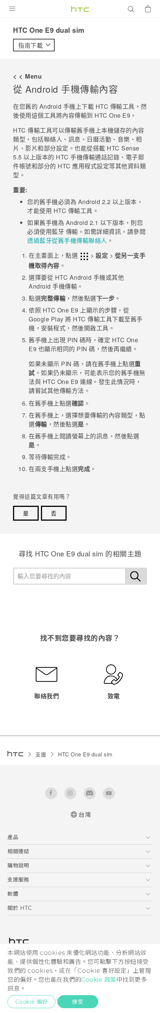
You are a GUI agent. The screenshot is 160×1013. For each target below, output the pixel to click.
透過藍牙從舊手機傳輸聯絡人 (67, 240)
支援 (40, 754)
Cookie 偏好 (31, 1001)
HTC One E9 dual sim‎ (85, 754)
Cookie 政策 (98, 979)
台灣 (85, 814)
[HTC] (80, 8)
